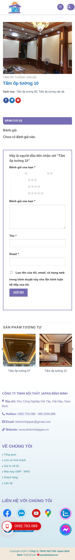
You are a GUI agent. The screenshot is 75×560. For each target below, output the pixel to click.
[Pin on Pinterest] (18, 100)
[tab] (37, 120)
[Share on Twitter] (12, 100)
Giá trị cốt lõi (11, 465)
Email (14, 254)
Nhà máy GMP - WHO (16, 471)
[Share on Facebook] (6, 100)
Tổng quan (9, 454)
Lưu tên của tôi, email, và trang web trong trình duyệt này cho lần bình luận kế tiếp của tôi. (37, 278)
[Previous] (3, 357)
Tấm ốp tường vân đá (19, 77)
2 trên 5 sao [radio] (38, 173)
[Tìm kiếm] (71, 7)
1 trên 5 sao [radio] (15, 173)
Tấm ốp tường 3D (26, 91)
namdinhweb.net (48, 555)
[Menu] (60, 7)
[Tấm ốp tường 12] (55, 350)
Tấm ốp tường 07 (19, 370)
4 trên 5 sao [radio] (19, 186)
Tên (12, 235)
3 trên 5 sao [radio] (19, 179)
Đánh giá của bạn (22, 167)
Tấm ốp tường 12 (56, 370)
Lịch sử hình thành (14, 460)
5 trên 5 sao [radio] (19, 193)
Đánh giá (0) (13, 120)
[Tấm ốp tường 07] (19, 350)
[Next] (72, 357)
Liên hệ (7, 483)
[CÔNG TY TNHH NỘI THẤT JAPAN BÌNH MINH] (15, 7)
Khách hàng (10, 477)
